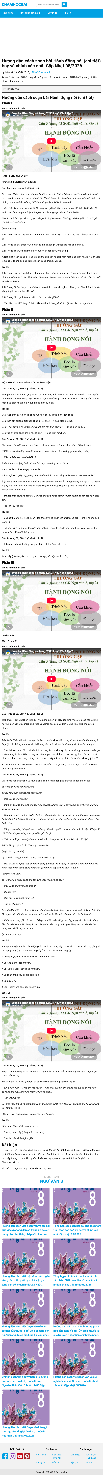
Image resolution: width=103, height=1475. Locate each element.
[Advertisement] (51, 40)
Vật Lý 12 (52, 13)
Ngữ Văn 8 (51, 1179)
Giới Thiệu (8, 13)
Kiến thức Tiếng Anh (30, 13)
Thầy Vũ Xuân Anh (41, 72)
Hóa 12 (67, 13)
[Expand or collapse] (98, 89)
